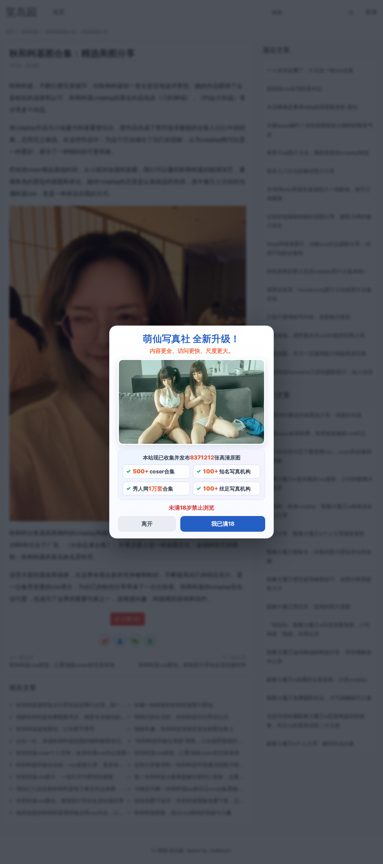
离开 (147, 523)
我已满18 (223, 523)
